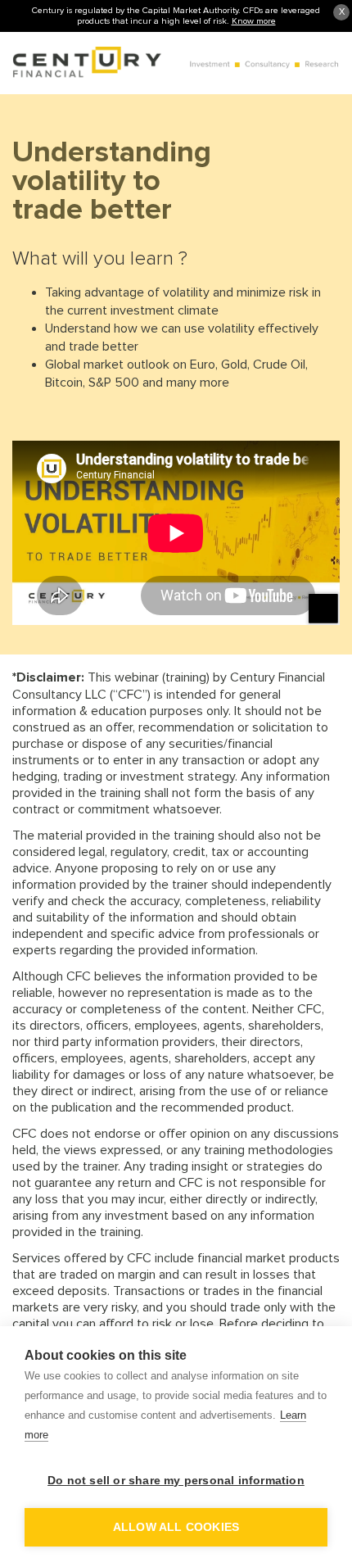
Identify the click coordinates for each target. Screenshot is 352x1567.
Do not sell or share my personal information (176, 1480)
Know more (254, 21)
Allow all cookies (176, 1527)
